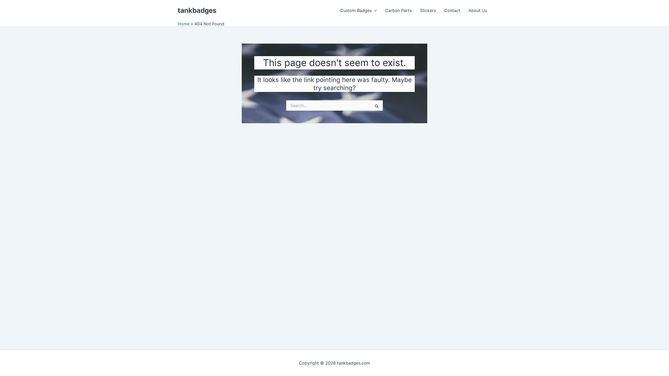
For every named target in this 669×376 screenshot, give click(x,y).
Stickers (428, 10)
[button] (374, 10)
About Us (478, 10)
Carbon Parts (398, 10)
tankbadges (197, 10)
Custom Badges (356, 10)
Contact (452, 10)
